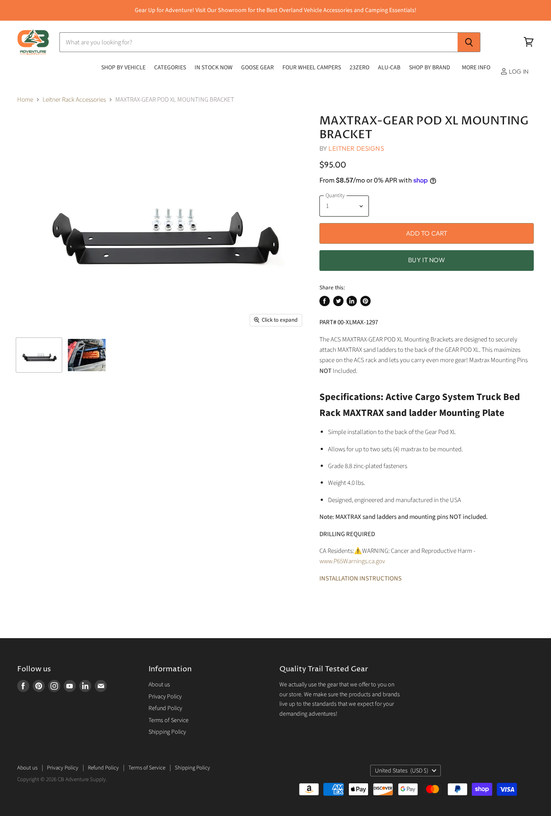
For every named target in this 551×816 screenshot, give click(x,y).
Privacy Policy (165, 696)
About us (159, 684)
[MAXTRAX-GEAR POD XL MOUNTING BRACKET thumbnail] (39, 355)
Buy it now (426, 260)
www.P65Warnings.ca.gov (352, 561)
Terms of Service (169, 720)
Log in (518, 71)
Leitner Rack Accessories (74, 99)
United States (402, 770)
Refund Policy (165, 708)
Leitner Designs (356, 148)
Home (25, 99)
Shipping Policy (167, 732)
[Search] (469, 42)
